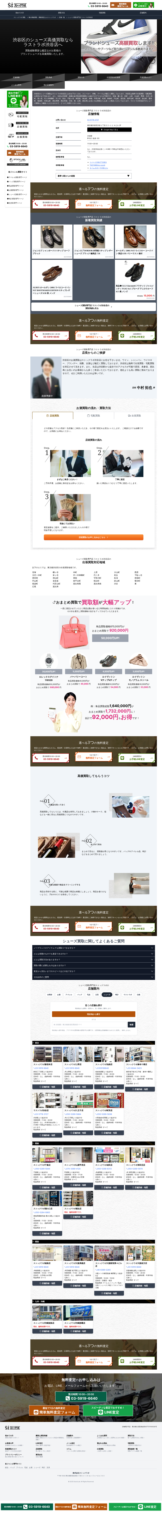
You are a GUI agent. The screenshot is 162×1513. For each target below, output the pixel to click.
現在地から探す (93, 1014)
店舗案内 (143, 13)
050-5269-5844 (42, 1169)
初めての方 (20, 13)
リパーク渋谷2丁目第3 (98, 162)
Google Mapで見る (111, 130)
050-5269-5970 (135, 1169)
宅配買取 (102, 13)
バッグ (79, 995)
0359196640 (103, 1068)
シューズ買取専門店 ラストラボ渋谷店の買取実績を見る (92, 306)
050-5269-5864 (73, 1114)
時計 (117, 995)
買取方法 (61, 13)
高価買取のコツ (146, 77)
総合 (6, 1467)
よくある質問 (16, 85)
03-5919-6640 (42, 1068)
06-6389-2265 (104, 1270)
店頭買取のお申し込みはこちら (92, 537)
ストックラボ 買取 (19, 17)
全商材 (49, 995)
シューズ (107, 995)
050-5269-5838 (104, 1114)
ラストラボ (128, 995)
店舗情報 (16, 77)
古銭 (138, 995)
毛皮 (88, 995)
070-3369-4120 (73, 1169)
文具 (97, 995)
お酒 (58, 995)
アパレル (68, 995)
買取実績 (48, 77)
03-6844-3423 (135, 1068)
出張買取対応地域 (113, 77)
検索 (131, 1024)
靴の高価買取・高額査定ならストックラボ (42, 17)
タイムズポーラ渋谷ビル (99, 168)
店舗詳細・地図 (48, 1087)
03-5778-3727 (41, 1114)
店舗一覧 (62, 17)
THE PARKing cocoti (97, 165)
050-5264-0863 (42, 1212)
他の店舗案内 (49, 85)
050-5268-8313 (104, 1169)
